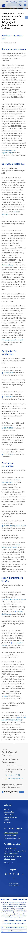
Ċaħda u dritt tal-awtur (11, 833)
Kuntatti (6, 820)
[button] (25, 2)
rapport (6, 696)
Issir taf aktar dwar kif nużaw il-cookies (15, 923)
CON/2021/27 (8, 428)
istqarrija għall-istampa (12, 644)
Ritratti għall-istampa (10, 817)
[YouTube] (18, 874)
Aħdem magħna (9, 812)
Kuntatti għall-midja (11, 792)
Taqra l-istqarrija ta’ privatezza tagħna (15, 920)
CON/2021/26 (8, 397)
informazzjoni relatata (9, 340)
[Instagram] (14, 874)
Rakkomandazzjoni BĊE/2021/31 (15, 599)
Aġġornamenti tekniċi (10, 835)
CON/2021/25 (8, 373)
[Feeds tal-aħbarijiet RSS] (14, 878)
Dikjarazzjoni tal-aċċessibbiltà (13, 856)
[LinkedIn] (10, 874)
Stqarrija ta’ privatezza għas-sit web (15, 851)
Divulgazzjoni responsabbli (12, 838)
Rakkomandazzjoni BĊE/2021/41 (15, 526)
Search (20, 5)
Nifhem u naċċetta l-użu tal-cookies (15, 927)
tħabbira (4, 265)
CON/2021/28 (8, 454)
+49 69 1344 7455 (14, 775)
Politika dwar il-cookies (11, 853)
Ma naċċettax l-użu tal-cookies (15, 931)
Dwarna (6, 809)
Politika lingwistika (9, 859)
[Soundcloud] (22, 874)
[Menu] (25, 5)
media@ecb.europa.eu (15, 778)
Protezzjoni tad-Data (10, 848)
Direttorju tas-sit (9, 862)
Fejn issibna (7, 822)
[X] (6, 874)
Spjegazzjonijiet (8, 814)
